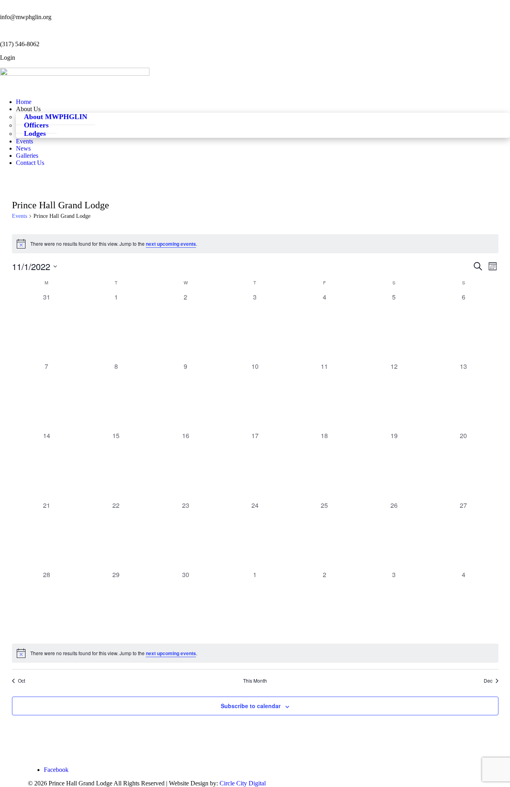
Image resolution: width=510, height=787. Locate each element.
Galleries (27, 155)
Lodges (35, 133)
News (23, 148)
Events (24, 141)
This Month (255, 680)
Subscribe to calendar (250, 706)
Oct (21, 680)
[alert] (255, 243)
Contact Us (30, 162)
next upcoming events (171, 243)
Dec (488, 680)
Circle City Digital (243, 783)
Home (23, 101)
